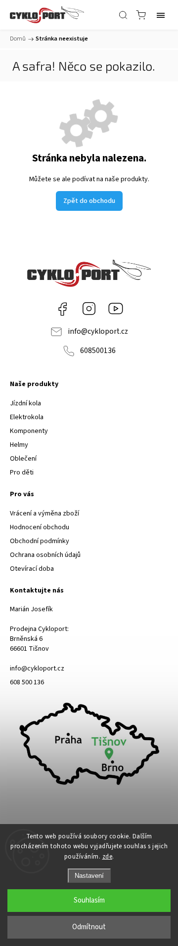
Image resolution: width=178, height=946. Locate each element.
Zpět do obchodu (89, 201)
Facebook (62, 308)
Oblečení (23, 459)
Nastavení (89, 875)
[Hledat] (123, 14)
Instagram (89, 308)
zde (107, 856)
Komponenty (29, 431)
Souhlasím (89, 900)
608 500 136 (27, 682)
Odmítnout (89, 927)
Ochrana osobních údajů (45, 555)
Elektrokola (27, 417)
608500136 (98, 350)
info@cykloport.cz (98, 331)
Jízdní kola (25, 403)
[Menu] (161, 15)
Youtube (115, 308)
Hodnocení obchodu (39, 527)
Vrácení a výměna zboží (44, 513)
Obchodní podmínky (39, 541)
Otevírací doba (32, 569)
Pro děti (22, 472)
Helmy (19, 445)
